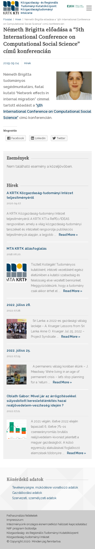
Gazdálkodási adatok (27, 493)
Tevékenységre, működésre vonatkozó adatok (45, 487)
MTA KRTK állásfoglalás (27, 249)
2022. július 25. (18, 350)
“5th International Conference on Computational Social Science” (47, 111)
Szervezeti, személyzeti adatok (34, 498)
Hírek (18, 19)
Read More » (68, 234)
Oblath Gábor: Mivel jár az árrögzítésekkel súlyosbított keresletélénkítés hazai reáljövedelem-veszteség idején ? (41, 400)
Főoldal (7, 19)
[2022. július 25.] (17, 374)
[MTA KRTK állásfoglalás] (17, 272)
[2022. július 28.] (17, 328)
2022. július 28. (19, 305)
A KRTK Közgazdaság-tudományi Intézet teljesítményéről (40, 195)
